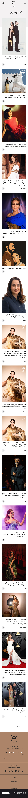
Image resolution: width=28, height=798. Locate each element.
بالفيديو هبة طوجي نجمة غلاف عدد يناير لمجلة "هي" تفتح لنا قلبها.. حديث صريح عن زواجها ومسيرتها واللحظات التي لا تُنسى (14, 354)
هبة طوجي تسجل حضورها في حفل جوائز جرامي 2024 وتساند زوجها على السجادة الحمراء (15, 711)
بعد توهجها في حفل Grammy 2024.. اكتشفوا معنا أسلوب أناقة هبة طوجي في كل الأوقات (15, 621)
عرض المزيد (17, 726)
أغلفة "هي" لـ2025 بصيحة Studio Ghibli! (14, 268)
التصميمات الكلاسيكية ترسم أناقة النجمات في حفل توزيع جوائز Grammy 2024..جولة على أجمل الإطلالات (14, 672)
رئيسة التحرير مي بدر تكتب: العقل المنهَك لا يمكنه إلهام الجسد (16, 316)
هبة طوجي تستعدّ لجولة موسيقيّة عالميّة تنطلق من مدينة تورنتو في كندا (14, 584)
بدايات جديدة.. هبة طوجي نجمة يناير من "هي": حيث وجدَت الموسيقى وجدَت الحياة (14, 406)
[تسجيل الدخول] (20, 4)
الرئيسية (14, 777)
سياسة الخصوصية (14, 788)
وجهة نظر (24, 320)
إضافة (5, 758)
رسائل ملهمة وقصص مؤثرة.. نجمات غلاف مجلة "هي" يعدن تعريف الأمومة (14, 96)
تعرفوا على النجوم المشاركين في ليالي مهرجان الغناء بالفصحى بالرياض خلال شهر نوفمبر (14, 495)
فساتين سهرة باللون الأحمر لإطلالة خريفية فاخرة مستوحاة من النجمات (15, 145)
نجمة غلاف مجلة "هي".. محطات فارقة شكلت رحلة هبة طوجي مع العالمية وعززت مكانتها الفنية (14, 445)
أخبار (25, 501)
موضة (25, 271)
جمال (11, 752)
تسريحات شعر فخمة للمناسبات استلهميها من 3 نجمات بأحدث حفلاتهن (14, 232)
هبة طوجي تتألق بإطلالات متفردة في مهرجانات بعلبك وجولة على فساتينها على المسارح (14, 183)
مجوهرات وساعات (22, 411)
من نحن (14, 784)
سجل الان (5, 793)
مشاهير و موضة (23, 149)
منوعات (7, 752)
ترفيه (25, 64)
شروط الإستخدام (14, 781)
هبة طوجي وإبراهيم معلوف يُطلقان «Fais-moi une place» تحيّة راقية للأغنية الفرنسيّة (14, 58)
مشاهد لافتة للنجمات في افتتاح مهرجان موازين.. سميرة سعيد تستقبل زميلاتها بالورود (14, 534)
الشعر (25, 237)
